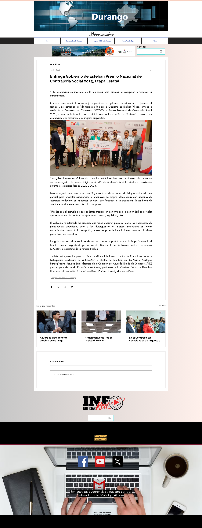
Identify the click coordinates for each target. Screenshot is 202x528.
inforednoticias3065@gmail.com (101, 495)
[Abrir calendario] (161, 51)
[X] (117, 461)
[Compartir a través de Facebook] (51, 287)
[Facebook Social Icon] (83, 461)
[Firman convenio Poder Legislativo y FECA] (101, 322)
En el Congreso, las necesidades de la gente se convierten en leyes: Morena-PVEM (145, 339)
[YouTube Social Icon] (100, 461)
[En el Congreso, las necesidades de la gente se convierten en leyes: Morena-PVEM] (145, 322)
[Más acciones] (150, 69)
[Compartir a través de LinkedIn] (65, 287)
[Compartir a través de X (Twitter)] (58, 287)
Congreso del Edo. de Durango (63, 277)
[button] (164, 28)
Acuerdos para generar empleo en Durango (53, 339)
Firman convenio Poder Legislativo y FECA (98, 339)
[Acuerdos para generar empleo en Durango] (56, 322)
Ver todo (162, 305)
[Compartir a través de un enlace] (71, 287)
